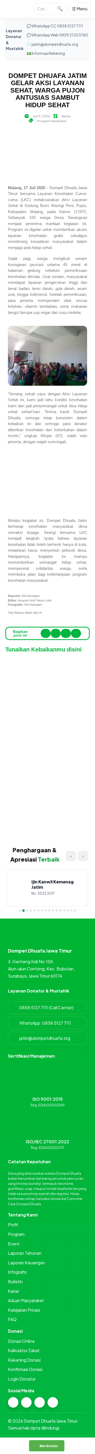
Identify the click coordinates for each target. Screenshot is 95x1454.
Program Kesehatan (51, 121)
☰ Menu (79, 8)
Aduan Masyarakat (26, 1300)
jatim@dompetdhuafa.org (44, 1038)
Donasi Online (21, 1341)
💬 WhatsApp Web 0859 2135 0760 (57, 34)
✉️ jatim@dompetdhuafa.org (52, 44)
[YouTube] (53, 1402)
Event (14, 1244)
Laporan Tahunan (24, 1253)
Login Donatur (22, 1379)
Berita (66, 116)
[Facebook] (26, 1402)
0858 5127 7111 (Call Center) (46, 1007)
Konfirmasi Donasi (25, 1369)
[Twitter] (39, 1402)
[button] (46, 633)
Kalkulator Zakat (24, 1350)
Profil (13, 1224)
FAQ (12, 1319)
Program (16, 1234)
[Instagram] (13, 1402)
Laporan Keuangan (26, 1262)
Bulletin (15, 1281)
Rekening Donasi (24, 1360)
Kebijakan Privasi (24, 1310)
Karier (13, 1291)
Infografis (17, 1272)
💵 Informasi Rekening (46, 53)
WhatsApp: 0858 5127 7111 (45, 1023)
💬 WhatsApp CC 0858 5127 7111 (55, 25)
